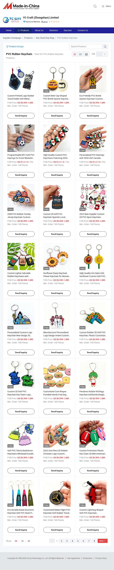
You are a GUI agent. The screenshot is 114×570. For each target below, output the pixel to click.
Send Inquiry (21, 116)
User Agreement (73, 558)
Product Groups (16, 46)
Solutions (53, 30)
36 (22, 540)
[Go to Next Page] (105, 54)
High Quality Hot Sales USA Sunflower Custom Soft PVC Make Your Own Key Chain (92, 276)
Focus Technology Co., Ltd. (38, 558)
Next (101, 540)
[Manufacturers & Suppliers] (21, 5)
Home (8, 30)
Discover (68, 30)
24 (16, 541)
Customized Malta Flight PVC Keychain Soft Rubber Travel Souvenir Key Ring (56, 512)
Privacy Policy (101, 558)
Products (24, 30)
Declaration (87, 558)
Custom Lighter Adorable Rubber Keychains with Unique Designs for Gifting (19, 276)
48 (29, 540)
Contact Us (83, 30)
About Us (39, 30)
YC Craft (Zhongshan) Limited (41, 17)
